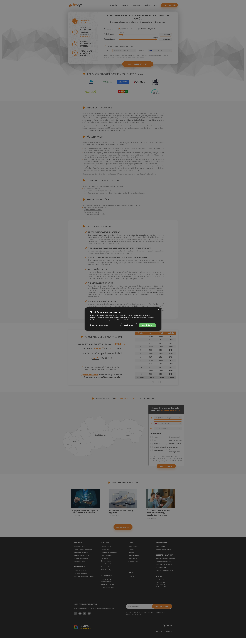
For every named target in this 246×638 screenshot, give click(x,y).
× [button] (158, 309)
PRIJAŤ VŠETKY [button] (147, 325)
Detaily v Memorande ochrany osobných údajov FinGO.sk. (109, 320)
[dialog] (123, 319)
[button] (99, 325)
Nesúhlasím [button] (129, 325)
